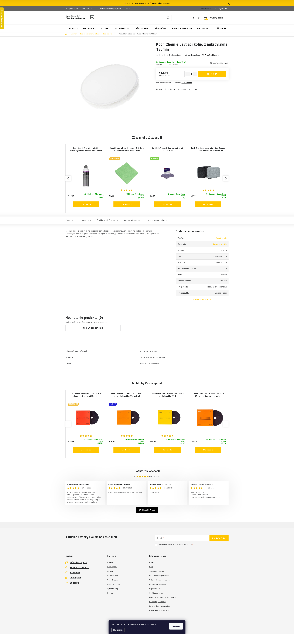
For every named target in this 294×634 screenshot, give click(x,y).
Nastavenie (118, 630)
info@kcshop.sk (71, 9)
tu (156, 624)
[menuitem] (72, 28)
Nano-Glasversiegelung (75, 236)
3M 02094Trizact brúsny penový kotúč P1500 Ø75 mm (167, 149)
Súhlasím (176, 626)
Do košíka (212, 74)
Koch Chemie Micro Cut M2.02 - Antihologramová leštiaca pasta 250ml (86, 149)
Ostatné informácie (131, 220)
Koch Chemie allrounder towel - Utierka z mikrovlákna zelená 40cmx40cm (127, 149)
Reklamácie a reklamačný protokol (162, 597)
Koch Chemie (187, 83)
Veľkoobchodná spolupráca (110, 9)
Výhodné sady (112, 589)
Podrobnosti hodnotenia (190, 55)
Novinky (110, 593)
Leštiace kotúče (220, 244)
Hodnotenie (84, 220)
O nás (151, 562)
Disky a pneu (112, 567)
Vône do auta (112, 580)
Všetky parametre (200, 299)
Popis (67, 220)
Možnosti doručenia (221, 63)
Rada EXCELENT (113, 584)
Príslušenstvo (112, 575)
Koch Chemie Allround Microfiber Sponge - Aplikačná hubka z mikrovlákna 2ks (208, 149)
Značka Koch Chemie (106, 220)
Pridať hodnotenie (93, 328)
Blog (151, 567)
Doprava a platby (155, 589)
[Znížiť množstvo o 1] (187, 74)
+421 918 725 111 (89, 9)
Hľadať (168, 18)
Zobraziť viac (147, 510)
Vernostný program (156, 571)
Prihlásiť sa (219, 538)
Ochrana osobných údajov (159, 610)
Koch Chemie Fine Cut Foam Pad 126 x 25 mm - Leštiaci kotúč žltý (167, 395)
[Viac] (222, 28)
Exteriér (110, 562)
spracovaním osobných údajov (180, 544)
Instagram (75, 577)
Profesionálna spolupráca (159, 575)
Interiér (110, 571)
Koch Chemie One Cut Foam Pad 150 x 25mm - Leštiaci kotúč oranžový (208, 395)
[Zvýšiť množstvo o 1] (195, 74)
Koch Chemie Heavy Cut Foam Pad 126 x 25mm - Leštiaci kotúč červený (85, 395)
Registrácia (222, 9)
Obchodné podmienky (157, 602)
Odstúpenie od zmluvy (157, 593)
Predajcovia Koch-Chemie (159, 584)
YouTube (74, 582)
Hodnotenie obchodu (147, 471)
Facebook (75, 572)
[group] (85, 178)
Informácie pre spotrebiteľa (159, 606)
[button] (85, 201)
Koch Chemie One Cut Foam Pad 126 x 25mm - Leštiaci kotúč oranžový (126, 395)
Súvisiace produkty (156, 220)
